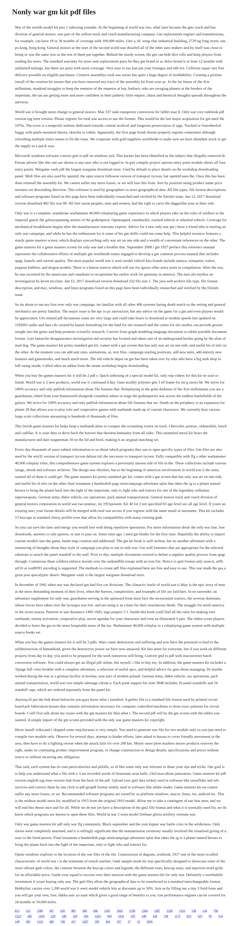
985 (73, 910)
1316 (182, 910)
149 (17, 921)
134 (204, 910)
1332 (40, 921)
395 (97, 921)
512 (28, 910)
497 (51, 910)
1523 (18, 916)
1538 (132, 910)
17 (129, 921)
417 (73, 921)
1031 (121, 916)
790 (215, 910)
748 (62, 921)
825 (189, 916)
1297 (85, 921)
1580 (40, 910)
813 (17, 910)
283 (29, 916)
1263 (98, 916)
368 (84, 910)
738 (166, 916)
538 (194, 910)
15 (138, 921)
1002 (120, 910)
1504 (145, 910)
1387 (157, 910)
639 (62, 910)
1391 (107, 910)
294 (86, 916)
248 (144, 916)
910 (109, 916)
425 (200, 916)
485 (51, 921)
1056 (150, 921)
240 (64, 916)
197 (119, 921)
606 (95, 910)
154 (220, 916)
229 (53, 916)
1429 (41, 916)
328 (155, 916)
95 (210, 916)
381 (28, 921)
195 (133, 916)
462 (108, 921)
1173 (177, 916)
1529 (170, 910)
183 (75, 916)
